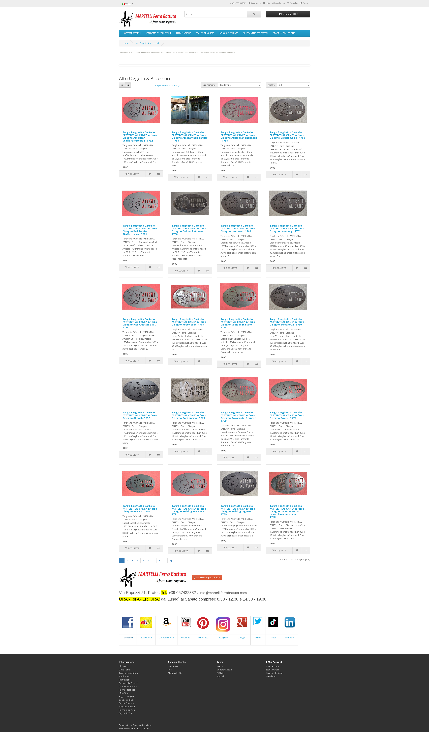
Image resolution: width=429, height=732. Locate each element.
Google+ (242, 637)
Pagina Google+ (126, 696)
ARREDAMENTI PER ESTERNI (255, 33)
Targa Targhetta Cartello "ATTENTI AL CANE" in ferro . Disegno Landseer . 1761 (238, 228)
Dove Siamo (124, 669)
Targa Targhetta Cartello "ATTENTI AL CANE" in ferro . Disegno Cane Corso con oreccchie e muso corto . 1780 (287, 511)
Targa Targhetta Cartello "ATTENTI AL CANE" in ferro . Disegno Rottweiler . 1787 (189, 321)
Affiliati (220, 673)
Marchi (220, 666)
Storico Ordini (272, 669)
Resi (170, 669)
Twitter (257, 637)
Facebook (128, 637)
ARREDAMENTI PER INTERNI (158, 33)
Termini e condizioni (128, 673)
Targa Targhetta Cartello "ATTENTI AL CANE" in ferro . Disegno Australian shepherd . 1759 (239, 136)
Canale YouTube (127, 699)
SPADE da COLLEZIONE (284, 33)
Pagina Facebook (127, 689)
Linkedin (289, 637)
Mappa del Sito (175, 673)
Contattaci (173, 666)
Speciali (220, 676)
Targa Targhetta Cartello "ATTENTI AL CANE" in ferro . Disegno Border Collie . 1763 (287, 134)
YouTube (185, 637)
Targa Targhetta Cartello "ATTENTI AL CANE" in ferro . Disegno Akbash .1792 (140, 415)
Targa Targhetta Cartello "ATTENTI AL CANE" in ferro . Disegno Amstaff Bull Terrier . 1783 (189, 136)
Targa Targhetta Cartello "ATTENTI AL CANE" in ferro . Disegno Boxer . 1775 (287, 415)
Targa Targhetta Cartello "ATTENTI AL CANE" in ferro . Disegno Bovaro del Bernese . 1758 (239, 416)
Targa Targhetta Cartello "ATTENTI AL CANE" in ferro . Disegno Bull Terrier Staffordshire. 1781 (140, 230)
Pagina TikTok (125, 713)
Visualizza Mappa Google (207, 577)
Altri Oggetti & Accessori (147, 43)
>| (171, 560)
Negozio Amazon (127, 706)
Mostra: (271, 85)
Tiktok (273, 637)
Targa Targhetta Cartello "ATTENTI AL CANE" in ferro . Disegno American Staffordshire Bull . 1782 (140, 136)
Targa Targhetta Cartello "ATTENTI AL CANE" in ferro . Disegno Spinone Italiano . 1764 (238, 323)
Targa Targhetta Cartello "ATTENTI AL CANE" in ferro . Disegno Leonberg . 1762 (287, 228)
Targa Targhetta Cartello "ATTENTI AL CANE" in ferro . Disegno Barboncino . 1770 (189, 415)
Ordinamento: (209, 85)
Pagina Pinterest (126, 703)
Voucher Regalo (224, 669)
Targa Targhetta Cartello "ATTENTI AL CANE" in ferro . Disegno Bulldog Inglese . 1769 (238, 510)
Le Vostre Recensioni (129, 686)
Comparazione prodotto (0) (167, 85)
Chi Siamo (123, 666)
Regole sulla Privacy (128, 683)
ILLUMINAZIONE (183, 33)
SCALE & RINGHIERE (205, 33)
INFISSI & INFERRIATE (228, 33)
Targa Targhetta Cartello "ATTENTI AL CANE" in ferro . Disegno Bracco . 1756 (140, 508)
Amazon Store (166, 637)
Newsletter (271, 676)
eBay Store (146, 637)
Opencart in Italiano (142, 725)
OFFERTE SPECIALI (132, 33)
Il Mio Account (272, 666)
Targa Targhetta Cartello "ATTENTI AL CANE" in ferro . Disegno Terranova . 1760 (287, 321)
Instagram (223, 637)
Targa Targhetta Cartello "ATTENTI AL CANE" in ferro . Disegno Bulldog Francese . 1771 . (189, 510)
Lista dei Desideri (274, 673)
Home (125, 43)
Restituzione (125, 679)
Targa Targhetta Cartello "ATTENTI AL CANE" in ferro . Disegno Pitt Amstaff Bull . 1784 (140, 323)
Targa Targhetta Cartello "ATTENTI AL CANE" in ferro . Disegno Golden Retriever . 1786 (189, 230)
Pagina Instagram (127, 710)
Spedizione (124, 676)
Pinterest (203, 637)
